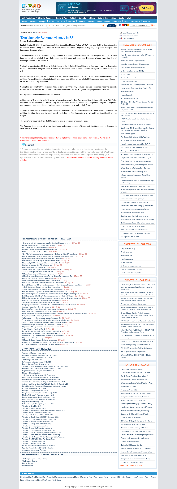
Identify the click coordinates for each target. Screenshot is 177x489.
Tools (126, 21)
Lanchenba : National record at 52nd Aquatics (136, 407)
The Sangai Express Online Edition (34, 459)
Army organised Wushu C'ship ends (133, 304)
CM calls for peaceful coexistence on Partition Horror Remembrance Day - (52, 276)
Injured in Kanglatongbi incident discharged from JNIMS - (46, 258)
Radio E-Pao (61, 18)
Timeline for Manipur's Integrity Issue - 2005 (37, 421)
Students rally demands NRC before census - (42, 265)
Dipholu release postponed (130, 441)
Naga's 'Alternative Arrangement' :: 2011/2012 (38, 371)
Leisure (91, 21)
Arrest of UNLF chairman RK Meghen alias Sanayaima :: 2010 (43, 382)
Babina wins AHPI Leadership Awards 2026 (136, 431)
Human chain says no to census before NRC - (42, 278)
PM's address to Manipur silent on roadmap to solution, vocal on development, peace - (56, 298)
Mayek (107, 21)
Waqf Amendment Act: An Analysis (133, 400)
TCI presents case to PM (129, 98)
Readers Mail (40, 477)
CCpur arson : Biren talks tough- (37, 338)
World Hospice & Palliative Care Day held (135, 168)
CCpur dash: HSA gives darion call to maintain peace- (45, 327)
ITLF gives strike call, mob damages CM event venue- (45, 344)
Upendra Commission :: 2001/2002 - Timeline (38, 448)
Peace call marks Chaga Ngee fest (133, 60)
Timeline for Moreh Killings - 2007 (34, 408)
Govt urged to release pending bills (133, 67)
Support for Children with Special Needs (135, 414)
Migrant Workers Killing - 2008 (32, 401)
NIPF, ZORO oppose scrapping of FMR (134, 147)
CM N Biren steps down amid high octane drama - (43, 311)
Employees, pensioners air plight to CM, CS (136, 158)
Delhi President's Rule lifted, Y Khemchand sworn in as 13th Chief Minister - (52, 296)
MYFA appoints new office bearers (133, 140)
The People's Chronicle (30, 461)
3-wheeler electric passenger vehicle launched (137, 84)
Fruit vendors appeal (128, 133)
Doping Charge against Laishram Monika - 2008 (38, 397)
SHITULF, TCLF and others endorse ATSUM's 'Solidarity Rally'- (48, 322)
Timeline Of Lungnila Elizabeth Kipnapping (37, 428)
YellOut (73, 18)
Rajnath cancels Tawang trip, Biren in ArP (135, 144)
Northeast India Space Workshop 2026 (134, 379)
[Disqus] (68, 198)
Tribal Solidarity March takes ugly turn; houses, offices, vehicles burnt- (50, 320)
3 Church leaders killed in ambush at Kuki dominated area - (47, 289)
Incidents (113, 477)
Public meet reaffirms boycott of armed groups (137, 195)
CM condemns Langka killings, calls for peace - (42, 274)
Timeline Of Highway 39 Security (33, 441)
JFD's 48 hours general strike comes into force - (43, 271)
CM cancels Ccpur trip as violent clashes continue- (43, 340)
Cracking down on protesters (131, 417)
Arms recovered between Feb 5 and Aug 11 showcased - (46, 280)
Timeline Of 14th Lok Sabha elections (35, 426)
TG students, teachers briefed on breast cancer (137, 154)
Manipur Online (27, 465)
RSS (40, 480)
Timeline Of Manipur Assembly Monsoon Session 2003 (41, 432)
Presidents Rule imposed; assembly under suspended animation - (49, 309)
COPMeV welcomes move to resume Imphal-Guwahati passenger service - (52, 256)
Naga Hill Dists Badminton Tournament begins (137, 341)
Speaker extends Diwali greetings (132, 199)
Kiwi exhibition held (127, 91)
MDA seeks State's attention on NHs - (39, 252)
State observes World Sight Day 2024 (134, 171)
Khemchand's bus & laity (129, 390)
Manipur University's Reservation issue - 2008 (38, 395)
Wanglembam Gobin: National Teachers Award (137, 383)
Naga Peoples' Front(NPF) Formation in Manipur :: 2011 (41, 379)
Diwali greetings (126, 252)
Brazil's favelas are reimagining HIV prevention (137, 434)
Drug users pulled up (128, 248)
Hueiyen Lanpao (27, 463)
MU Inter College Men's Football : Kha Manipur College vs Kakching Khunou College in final (137, 308)
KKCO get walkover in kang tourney (133, 351)
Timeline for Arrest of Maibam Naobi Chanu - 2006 (39, 419)
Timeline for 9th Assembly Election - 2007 (36, 412)
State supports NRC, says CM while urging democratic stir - (47, 269)
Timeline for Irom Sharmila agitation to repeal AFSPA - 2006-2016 (45, 366)
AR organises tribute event (130, 236)
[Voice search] (103, 25)
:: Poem (128, 386)
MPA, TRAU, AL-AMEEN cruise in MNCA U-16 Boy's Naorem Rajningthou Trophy (137, 331)
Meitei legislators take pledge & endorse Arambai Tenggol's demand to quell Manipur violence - (59, 313)
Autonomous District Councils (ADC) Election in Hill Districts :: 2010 (45, 384)
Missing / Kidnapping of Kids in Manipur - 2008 (38, 399)
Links (99, 21)
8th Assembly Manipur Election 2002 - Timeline (38, 445)
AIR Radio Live (28, 18)
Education (61, 21)
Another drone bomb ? (128, 78)
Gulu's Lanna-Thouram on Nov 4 (132, 273)
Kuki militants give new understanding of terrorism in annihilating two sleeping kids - (55, 294)
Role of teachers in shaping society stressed (136, 161)
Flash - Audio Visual (101, 477)
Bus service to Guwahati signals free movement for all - (45, 260)
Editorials (50, 477)
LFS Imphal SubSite (124, 477)
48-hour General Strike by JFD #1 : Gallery (136, 448)
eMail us (146, 21)
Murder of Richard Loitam (31, 373)
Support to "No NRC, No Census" (132, 462)
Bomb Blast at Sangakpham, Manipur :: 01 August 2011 (41, 377)
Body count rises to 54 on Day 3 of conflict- (41, 316)
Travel (51, 21)
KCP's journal (125, 74)
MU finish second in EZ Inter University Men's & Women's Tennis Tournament (137, 325)
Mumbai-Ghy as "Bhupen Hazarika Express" (136, 393)
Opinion (153, 477)
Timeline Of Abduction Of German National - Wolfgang (41, 434)
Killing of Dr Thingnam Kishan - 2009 (35, 390)
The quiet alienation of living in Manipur (134, 428)
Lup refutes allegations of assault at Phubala (136, 124)
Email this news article (131, 33)
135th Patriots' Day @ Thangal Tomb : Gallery (137, 421)
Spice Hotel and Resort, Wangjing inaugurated (137, 205)
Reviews (33, 21)
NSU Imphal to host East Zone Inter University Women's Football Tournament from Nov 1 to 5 (137, 293)
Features (71, 21)
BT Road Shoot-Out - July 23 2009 (34, 388)
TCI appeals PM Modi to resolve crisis (134, 151)
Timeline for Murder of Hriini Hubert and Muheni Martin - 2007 (43, 410)
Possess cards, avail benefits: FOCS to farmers (137, 219)
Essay (77, 477)
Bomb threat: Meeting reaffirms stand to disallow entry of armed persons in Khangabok (137, 129)
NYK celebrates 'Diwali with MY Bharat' (134, 230)
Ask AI (111, 26)
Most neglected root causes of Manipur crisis (136, 452)
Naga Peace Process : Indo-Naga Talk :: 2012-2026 (39, 355)
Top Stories (47, 480)
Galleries (81, 21)
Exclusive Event (87, 477)
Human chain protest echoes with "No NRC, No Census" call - (47, 282)
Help (67, 486)
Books (121, 18)
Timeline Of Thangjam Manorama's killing (36, 423)
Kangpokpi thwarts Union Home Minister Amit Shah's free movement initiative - (53, 305)
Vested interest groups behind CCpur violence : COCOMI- (46, 324)
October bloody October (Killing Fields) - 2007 (38, 404)
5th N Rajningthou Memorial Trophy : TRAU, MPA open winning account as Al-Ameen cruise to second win (138, 287)
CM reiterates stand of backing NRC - (39, 267)
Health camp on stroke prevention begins (135, 209)
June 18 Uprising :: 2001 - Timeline (34, 450)
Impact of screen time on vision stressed (135, 64)
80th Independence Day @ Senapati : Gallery (136, 403)
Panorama (116, 21)
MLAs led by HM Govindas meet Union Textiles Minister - (46, 263)
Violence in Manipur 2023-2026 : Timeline (135, 372)
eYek (129, 18)
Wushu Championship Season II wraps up (135, 344)
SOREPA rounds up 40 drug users (133, 226)
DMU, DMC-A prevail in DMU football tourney (136, 348)
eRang (92, 18)
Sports (23, 480)
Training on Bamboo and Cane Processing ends (137, 223)
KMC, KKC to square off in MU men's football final (138, 321)
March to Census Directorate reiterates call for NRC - (44, 249)
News (24, 21)
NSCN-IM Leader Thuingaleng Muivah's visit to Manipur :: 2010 (44, 386)
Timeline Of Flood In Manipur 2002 (34, 443)
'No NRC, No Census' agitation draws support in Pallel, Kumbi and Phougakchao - (54, 254)
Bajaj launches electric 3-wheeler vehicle (135, 216)
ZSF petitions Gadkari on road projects (134, 202)
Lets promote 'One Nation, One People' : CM (136, 88)
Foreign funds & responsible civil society (135, 438)
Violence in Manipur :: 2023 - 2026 (34, 353)
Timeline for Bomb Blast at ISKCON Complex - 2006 (40, 417)
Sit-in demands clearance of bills (132, 212)
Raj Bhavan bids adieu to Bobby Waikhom (135, 137)
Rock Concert (32, 480)
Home (35, 32)
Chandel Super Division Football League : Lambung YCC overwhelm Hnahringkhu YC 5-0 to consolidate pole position (138, 315)
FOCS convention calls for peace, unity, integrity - (43, 245)
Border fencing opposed (129, 81)
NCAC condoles (126, 262)
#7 (132, 369)
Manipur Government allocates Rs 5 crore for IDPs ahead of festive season (136, 50)
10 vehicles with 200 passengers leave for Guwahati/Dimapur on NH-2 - (51, 243)
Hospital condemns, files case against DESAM (137, 164)
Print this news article (130, 36)
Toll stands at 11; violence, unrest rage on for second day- (46, 318)
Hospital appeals (126, 95)
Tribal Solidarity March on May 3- (38, 329)
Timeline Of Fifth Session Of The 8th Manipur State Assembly (43, 437)
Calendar (82, 18)
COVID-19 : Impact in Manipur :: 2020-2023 (37, 357)
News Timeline (138, 477)
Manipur (42, 21)
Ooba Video (103, 18)
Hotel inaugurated (127, 259)
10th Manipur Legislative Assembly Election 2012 (39, 375)
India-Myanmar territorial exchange (133, 424)
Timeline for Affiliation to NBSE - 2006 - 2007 (37, 415)
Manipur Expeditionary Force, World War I (135, 397)
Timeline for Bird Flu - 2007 (31, 406)
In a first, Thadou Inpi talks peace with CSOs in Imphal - (45, 300)
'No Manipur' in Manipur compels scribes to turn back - (45, 302)
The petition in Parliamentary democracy (135, 410)
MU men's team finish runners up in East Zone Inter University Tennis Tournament (137, 299)
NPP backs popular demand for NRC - (39, 247)
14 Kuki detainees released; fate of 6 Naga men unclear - (45, 287)
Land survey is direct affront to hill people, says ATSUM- (45, 333)
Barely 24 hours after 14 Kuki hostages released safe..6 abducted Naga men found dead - (56, 285)
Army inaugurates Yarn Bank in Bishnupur (135, 233)
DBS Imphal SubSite (27, 477)
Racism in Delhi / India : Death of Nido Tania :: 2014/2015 (41, 368)
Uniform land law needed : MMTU (132, 71)
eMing (113, 18)
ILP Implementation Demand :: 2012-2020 (36, 362)
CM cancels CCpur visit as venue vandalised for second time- (47, 335)
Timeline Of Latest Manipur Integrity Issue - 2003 (39, 430)
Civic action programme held (131, 266)
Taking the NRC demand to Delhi (132, 445)
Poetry (147, 477)
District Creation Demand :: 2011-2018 (35, 364)
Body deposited (126, 255)
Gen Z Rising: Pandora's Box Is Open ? (134, 376)
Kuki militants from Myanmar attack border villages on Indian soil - (49, 291)
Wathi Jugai (57, 480)
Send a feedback (128, 38)
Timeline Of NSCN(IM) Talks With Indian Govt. (38, 439)
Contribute (135, 21)
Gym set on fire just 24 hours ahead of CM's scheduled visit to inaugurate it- (52, 342)
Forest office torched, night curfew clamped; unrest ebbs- (45, 331)
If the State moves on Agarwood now (133, 455)
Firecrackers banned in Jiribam (132, 269)
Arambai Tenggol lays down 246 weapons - (41, 307)
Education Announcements (64, 477)
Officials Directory (45, 18)
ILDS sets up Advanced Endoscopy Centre (135, 186)
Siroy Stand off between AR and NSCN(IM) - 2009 (39, 393)
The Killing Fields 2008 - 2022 (32, 360)
